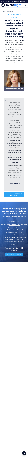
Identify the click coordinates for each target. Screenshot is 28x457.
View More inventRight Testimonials (14, 194)
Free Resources (15, 1)
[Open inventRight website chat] (24, 453)
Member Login (23, 1)
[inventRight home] (11, 5)
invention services (14, 225)
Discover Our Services (14, 254)
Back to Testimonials (8, 11)
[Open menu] (25, 5)
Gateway (6, 227)
